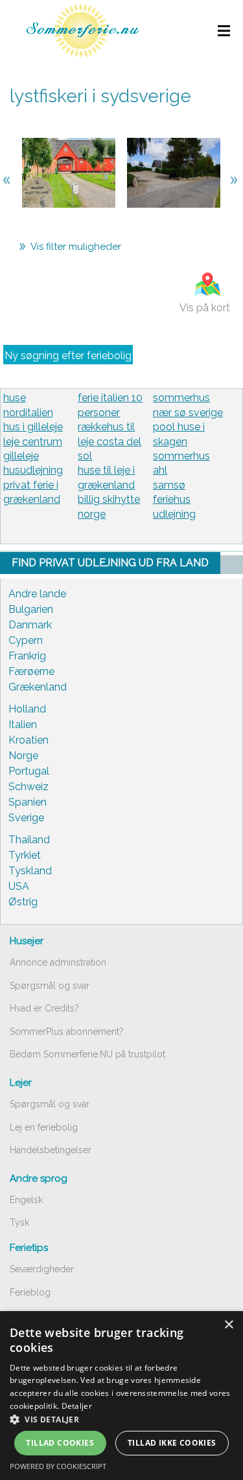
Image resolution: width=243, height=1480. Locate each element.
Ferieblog (30, 1292)
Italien (22, 724)
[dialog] (121, 1395)
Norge (23, 755)
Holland (27, 709)
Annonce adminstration (58, 962)
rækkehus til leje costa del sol (109, 441)
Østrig (23, 902)
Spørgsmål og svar (49, 985)
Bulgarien (30, 609)
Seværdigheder (42, 1269)
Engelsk (26, 1200)
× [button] (228, 1325)
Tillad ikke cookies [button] (172, 1442)
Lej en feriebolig (44, 1127)
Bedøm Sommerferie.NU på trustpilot (87, 1054)
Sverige (26, 818)
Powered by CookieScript (58, 1466)
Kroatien (28, 740)
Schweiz (28, 786)
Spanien (27, 802)
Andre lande (37, 594)
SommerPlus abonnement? (67, 1031)
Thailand (29, 840)
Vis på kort (204, 308)
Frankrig (27, 656)
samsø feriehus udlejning (174, 499)
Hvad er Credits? (44, 1008)
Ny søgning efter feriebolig (68, 355)
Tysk (19, 1222)
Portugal (28, 771)
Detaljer (77, 1405)
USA (18, 886)
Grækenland (37, 687)
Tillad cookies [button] (60, 1442)
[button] (121, 1419)
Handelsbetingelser (50, 1150)
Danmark (30, 625)
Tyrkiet (24, 855)
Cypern (25, 640)
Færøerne (31, 671)
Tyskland (30, 871)
